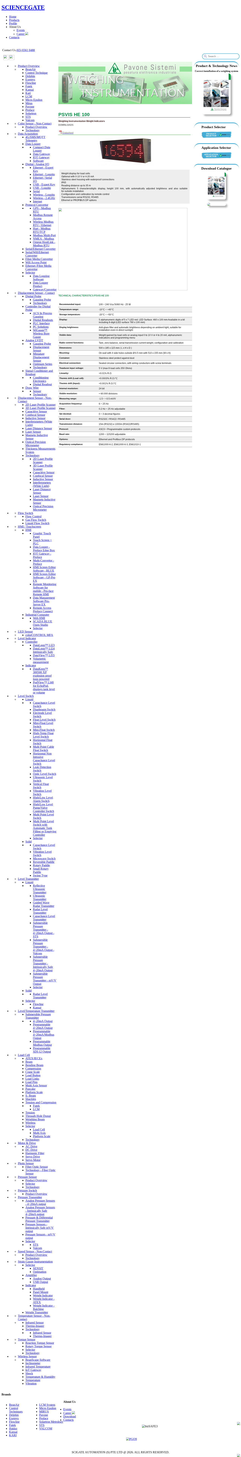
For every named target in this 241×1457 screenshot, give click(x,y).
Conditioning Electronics (41, 379)
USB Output (40, 1282)
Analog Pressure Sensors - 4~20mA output (40, 1202)
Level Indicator (27, 638)
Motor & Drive (27, 1143)
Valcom (29, 120)
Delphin (30, 76)
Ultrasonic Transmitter (39, 897)
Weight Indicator (43, 1295)
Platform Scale (34, 1092)
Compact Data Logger (41, 149)
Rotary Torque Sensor (38, 1346)
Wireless (30, 1122)
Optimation (39, 1271)
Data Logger (32, 143)
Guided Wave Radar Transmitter (43, 904)
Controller (31, 641)
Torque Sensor (26, 1339)
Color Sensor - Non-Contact (34, 123)
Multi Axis (39, 1132)
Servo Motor (32, 1160)
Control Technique (36, 72)
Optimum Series (42, 364)
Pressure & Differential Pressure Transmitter (39, 1219)
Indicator (30, 665)
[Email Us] (238, 1424)
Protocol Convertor (36, 204)
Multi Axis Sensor (36, 1085)
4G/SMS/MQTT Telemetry (35, 138)
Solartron (30, 113)
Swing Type (40, 875)
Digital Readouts (43, 320)
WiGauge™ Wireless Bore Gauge (41, 334)
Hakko (13, 1428)
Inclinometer (32, 1363)
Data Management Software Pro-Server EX (44, 601)
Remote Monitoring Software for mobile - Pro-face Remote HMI (44, 589)
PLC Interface (41, 323)
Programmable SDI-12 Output (42, 1050)
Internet (37, 201)
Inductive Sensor (35, 418)
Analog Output (42, 1278)
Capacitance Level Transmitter (44, 918)
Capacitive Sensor (36, 411)
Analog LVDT (34, 340)
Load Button (32, 1075)
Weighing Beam (35, 1119)
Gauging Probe (42, 299)
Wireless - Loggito (44, 194)
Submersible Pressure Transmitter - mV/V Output (44, 978)
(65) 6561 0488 (25, 50)
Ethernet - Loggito (44, 174)
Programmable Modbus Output (42, 1043)
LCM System (47, 1404)
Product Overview (29, 66)
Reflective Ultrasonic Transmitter (39, 889)
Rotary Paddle (41, 865)
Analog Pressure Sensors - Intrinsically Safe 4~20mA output (40, 1211)
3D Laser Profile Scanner (40, 408)
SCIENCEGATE (23, 7)
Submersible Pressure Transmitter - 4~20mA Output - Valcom (43, 946)
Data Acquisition (28, 133)
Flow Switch (25, 513)
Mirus (28, 103)
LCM (28, 96)
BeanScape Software (37, 1359)
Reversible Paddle (43, 862)
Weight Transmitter (36, 1312)
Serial (36, 191)
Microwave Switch (44, 858)
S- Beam (30, 1095)
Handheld (39, 1288)
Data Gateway (41, 154)
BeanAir (30, 69)
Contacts (14, 37)
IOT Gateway (41, 157)
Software (38, 160)
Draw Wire (32, 387)
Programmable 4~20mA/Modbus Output (43, 1035)
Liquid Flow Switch (37, 523)
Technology (32, 130)
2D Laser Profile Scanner (40, 404)
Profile (13, 23)
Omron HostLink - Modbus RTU (44, 243)
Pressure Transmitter (30, 1197)
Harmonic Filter (34, 1153)
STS (28, 116)
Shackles (30, 1099)
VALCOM (45, 1428)
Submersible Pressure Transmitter (38, 1016)
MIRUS (44, 1411)
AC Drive (31, 1146)
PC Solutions (41, 326)
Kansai (29, 89)
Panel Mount (40, 1292)
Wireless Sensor (27, 1356)
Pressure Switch (27, 1190)
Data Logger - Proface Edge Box (44, 548)
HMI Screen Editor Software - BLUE (44, 569)
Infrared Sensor (34, 1322)
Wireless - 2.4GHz (44, 198)
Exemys (30, 79)
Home (12, 16)
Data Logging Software (41, 277)
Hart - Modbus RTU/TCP (41, 230)
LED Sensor (25, 631)
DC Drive (31, 1149)
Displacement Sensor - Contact (36, 292)
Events (21, 30)
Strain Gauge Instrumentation (35, 1261)
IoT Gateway (33, 1370)
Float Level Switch (44, 719)
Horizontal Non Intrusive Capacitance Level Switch (44, 758)
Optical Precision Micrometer (35, 443)
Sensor (37, 391)
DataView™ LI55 (44, 655)
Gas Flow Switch (35, 519)
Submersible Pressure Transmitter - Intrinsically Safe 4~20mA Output (43, 963)
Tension (30, 1112)
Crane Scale (32, 1072)
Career (21, 34)
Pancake (30, 1088)
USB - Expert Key (44, 184)
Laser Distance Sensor (38, 428)
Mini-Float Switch (44, 729)
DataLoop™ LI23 (44, 645)
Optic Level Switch (44, 773)
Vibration (31, 1383)
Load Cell (24, 1055)
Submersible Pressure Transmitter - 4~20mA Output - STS (43, 929)
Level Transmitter (28, 878)
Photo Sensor (26, 1163)
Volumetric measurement (41, 660)
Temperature (32, 1380)
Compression (33, 1068)
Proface (29, 110)
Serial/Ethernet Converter (40, 248)
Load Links (32, 1078)
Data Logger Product (40, 284)
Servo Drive (32, 1156)
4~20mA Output (43, 1021)
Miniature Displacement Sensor (41, 357)
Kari (28, 93)
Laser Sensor (33, 431)
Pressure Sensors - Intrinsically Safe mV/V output (39, 1228)
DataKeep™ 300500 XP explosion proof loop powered (42, 674)
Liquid (29, 699)
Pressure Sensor (27, 1177)
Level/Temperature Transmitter (36, 1011)
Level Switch (26, 696)
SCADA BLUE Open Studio (42, 623)
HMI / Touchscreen (29, 526)
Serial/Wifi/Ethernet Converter (37, 254)
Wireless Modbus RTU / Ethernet (43, 223)
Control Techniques (16, 1410)
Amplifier (31, 1275)
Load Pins (31, 1082)
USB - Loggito (42, 187)
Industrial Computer (37, 614)
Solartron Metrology (51, 1421)
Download (69, 1416)
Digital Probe (33, 296)
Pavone (29, 106)
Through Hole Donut (38, 1116)
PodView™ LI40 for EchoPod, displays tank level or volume (44, 687)
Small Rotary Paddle (41, 870)
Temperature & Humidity (40, 1376)
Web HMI (39, 618)
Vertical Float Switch (41, 785)
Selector (30, 272)
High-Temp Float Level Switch (43, 735)
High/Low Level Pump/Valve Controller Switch (43, 808)
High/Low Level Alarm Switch (43, 799)
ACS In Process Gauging (42, 315)
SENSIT (38, 1268)
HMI (28, 530)
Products (14, 20)
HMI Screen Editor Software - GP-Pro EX (44, 577)
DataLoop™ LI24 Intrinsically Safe (44, 650)
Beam (28, 1061)
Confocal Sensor (35, 414)
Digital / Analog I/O (37, 164)
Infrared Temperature (37, 1366)
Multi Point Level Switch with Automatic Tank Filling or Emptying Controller (44, 828)
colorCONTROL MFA (39, 635)
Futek (28, 86)
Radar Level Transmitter (40, 911)
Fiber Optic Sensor (36, 1166)
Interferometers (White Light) (42, 484)
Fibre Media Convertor (39, 259)
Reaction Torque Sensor (39, 1342)
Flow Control (33, 516)
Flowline (30, 82)
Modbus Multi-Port (44, 235)
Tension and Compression (40, 1102)
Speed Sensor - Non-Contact (35, 1251)
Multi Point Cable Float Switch (43, 748)
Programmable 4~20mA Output (43, 1026)
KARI (13, 1435)
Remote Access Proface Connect (43, 609)
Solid (28, 841)
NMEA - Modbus (43, 238)
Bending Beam (34, 1065)
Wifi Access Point (36, 262)
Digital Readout (42, 384)
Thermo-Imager (34, 1326)
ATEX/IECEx (33, 1058)
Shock (29, 1373)
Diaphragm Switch (44, 709)
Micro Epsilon (33, 99)
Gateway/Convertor (44, 289)
